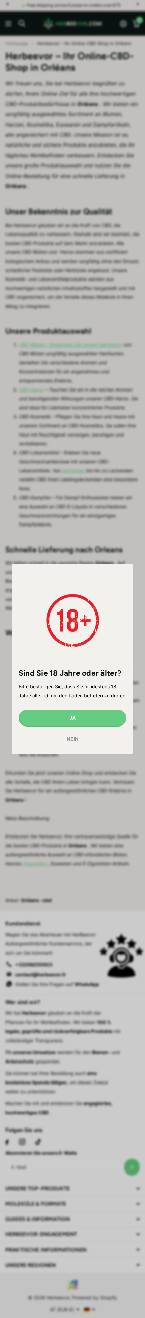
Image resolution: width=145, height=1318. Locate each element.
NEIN (73, 739)
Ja (72, 718)
